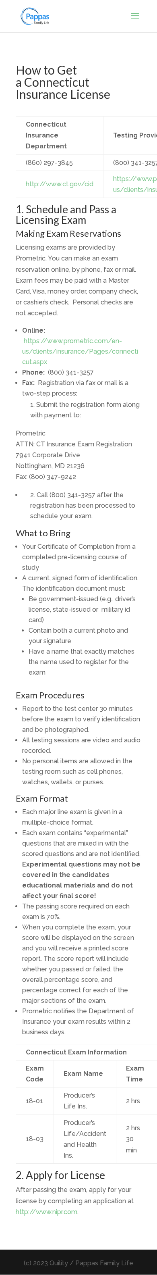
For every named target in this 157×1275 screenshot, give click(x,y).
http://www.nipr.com (46, 1212)
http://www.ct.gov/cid (59, 184)
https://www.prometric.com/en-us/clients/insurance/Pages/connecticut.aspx (80, 351)
